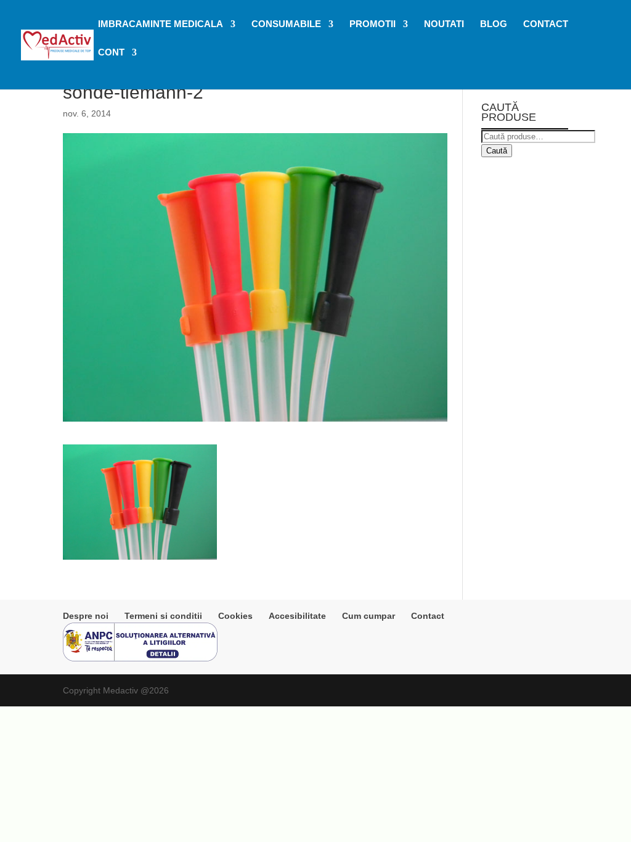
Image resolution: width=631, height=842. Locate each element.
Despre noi (85, 616)
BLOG (493, 24)
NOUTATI (444, 24)
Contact (427, 616)
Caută (496, 150)
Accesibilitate (297, 616)
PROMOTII (372, 24)
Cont (111, 52)
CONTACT (545, 24)
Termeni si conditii (163, 616)
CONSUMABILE (286, 24)
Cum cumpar (368, 616)
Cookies (235, 616)
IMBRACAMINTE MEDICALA (160, 24)
